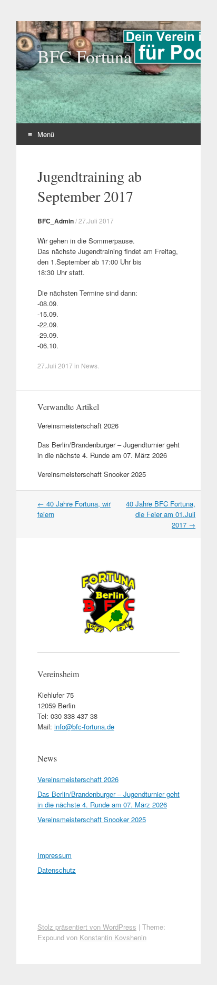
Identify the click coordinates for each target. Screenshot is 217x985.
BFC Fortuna (84, 56)
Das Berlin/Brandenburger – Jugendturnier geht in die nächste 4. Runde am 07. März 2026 (108, 450)
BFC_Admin (55, 221)
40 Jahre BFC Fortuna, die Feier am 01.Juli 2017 (160, 514)
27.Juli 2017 (96, 220)
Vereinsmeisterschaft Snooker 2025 (91, 474)
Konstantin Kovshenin (113, 937)
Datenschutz (56, 870)
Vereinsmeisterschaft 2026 (78, 426)
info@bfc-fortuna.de (84, 726)
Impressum (54, 855)
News (89, 365)
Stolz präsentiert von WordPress (86, 927)
